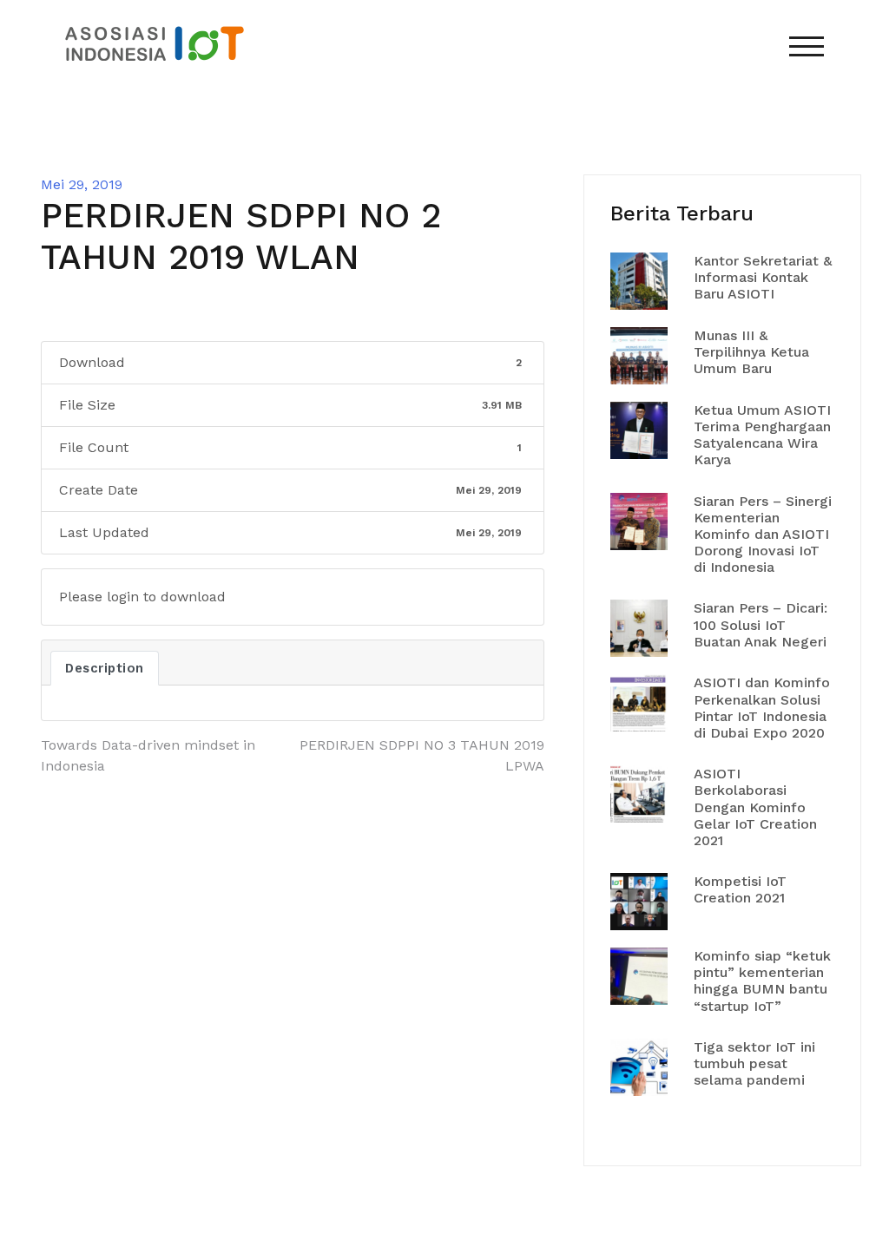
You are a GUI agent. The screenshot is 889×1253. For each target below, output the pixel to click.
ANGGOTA (667, 132)
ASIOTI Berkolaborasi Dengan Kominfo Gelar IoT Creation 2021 (755, 807)
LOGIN (837, 132)
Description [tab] (104, 668)
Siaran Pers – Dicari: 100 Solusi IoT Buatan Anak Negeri (760, 624)
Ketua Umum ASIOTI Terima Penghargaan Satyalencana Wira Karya (762, 435)
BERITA (493, 132)
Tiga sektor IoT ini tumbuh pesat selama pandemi (754, 1063)
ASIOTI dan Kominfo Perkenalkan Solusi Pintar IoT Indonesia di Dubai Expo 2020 (762, 707)
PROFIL (575, 132)
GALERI (757, 132)
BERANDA (422, 132)
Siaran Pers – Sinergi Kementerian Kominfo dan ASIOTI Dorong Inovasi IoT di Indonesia (763, 534)
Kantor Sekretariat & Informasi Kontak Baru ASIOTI (763, 277)
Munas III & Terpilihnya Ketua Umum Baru (751, 352)
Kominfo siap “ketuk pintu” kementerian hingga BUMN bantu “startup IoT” (762, 981)
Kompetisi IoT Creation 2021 (740, 889)
